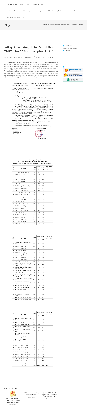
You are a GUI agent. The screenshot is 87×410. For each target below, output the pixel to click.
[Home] (44, 24)
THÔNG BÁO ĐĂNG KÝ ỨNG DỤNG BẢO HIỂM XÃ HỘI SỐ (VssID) (13, 400)
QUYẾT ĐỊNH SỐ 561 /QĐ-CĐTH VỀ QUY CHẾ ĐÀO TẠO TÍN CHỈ (49, 395)
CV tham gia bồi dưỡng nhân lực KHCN (31, 394)
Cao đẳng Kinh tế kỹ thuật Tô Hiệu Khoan (19, 57)
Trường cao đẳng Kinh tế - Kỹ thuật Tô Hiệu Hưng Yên (23, 5)
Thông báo (50, 57)
